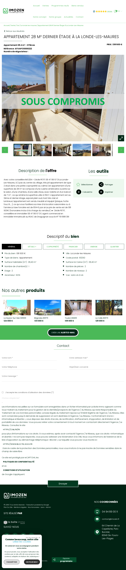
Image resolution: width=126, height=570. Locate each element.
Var (18, 25)
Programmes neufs (60, 5)
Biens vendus (78, 5)
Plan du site (8, 507)
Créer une (63, 332)
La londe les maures (29, 25)
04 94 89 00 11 (110, 511)
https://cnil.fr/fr (11, 429)
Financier (73, 246)
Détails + (32, 246)
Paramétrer (12, 562)
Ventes (45, 5)
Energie (94, 246)
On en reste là (31, 537)
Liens (42, 507)
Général (11, 246)
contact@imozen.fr (110, 519)
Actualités (68, 17)
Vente (13, 25)
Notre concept (39, 17)
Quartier (114, 246)
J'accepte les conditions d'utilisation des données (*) (29, 392)
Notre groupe (55, 17)
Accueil (36, 5)
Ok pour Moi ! (32, 562)
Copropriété (53, 246)
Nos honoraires (33, 507)
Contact (79, 17)
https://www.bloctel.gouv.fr (17, 444)
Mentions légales (20, 507)
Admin (48, 507)
